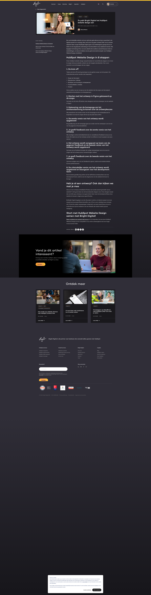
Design (85, 16)
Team (79, 358)
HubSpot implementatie (44, 352)
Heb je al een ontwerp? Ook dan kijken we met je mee (45, 47)
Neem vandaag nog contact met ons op (77, 219)
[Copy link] (83, 229)
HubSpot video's (100, 352)
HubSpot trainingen (43, 356)
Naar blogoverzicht (41, 9)
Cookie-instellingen (87, 589)
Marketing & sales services (64, 352)
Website (80, 16)
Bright (70, 4)
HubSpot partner (81, 352)
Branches (65, 4)
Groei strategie (61, 354)
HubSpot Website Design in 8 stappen (44, 43)
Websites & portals (62, 350)
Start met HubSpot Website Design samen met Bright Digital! (44, 51)
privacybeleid (85, 581)
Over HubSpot (100, 356)
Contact (79, 356)
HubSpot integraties (43, 350)
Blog (98, 350)
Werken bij (80, 354)
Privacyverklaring (63, 395)
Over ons (80, 350)
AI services (60, 356)
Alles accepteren (97, 589)
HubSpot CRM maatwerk (44, 354)
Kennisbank (99, 358)
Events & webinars (101, 354)
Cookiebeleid (71, 395)
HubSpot (83, 4)
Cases (59, 4)
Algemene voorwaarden (80, 395)
